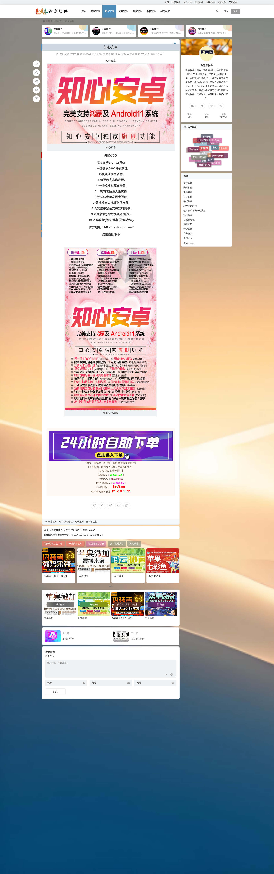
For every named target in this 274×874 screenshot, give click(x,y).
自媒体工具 (189, 242)
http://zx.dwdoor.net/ (119, 227)
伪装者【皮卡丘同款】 (56, 576)
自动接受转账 (194, 156)
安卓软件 (187, 2)
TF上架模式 (202, 148)
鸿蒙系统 (187, 224)
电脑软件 (210, 2)
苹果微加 (84, 576)
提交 (55, 691)
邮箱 (94, 682)
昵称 (49, 682)
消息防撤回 (214, 142)
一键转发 (213, 163)
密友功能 (203, 154)
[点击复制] (202, 106)
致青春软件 (57, 530)
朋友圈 (204, 144)
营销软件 (187, 229)
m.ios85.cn (121, 491)
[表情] (171, 674)
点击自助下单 (111, 234)
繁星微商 (149, 618)
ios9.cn (118, 487)
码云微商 (118, 576)
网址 (139, 682)
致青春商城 (204, 138)
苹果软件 (176, 2)
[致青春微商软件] (51, 11)
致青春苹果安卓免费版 (194, 210)
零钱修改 (193, 148)
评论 (197, 159)
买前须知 (233, 2)
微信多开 (195, 145)
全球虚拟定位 (215, 153)
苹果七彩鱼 (155, 576)
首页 (167, 2)
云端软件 (198, 2)
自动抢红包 (121, 54)
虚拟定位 (215, 157)
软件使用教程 (98, 54)
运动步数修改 (202, 163)
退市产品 (187, 238)
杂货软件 (221, 2)
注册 (235, 11)
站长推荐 (110, 54)
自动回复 (206, 157)
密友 (214, 146)
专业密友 (187, 233)
